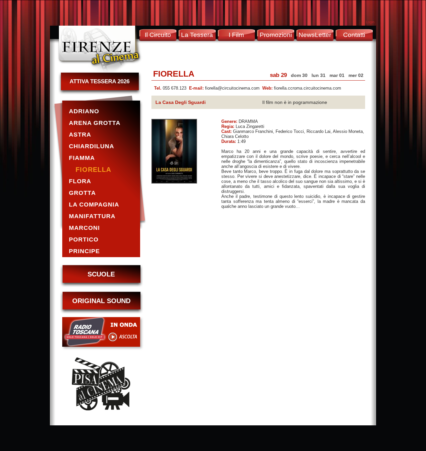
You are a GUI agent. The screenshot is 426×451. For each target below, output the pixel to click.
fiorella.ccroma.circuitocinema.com (307, 88)
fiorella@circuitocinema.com (232, 88)
